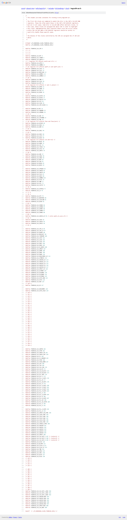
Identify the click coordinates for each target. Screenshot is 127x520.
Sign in (123, 3)
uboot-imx (30, 8)
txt (120, 517)
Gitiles (10, 517)
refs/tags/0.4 (40, 8)
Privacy (15, 517)
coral (23, 8)
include (51, 8)
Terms (20, 517)
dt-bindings (59, 8)
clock (67, 8)
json (124, 517)
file (56, 12)
